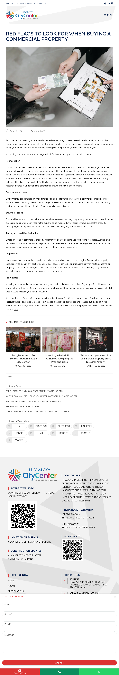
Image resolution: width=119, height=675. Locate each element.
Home (11, 581)
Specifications (16, 591)
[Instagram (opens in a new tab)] (108, 3)
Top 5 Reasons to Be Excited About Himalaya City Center (23, 358)
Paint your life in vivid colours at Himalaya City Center (34, 391)
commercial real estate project (63, 267)
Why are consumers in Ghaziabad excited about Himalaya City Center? (42, 396)
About (11, 586)
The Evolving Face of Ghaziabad (22, 406)
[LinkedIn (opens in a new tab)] (111, 3)
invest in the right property (42, 144)
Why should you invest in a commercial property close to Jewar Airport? (96, 358)
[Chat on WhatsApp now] (99, 671)
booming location (94, 175)
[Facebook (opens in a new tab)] (105, 3)
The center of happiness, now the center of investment (35, 401)
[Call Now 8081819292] (59, 671)
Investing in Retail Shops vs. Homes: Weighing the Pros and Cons (59, 358)
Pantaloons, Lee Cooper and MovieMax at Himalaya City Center (38, 411)
